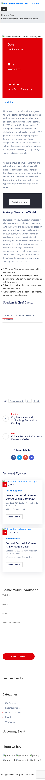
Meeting (9, 717)
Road (36, 401)
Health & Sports (14, 490)
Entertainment (13, 538)
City (28, 401)
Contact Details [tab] (25, 315)
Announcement (16, 401)
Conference (10, 703)
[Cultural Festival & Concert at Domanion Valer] (22, 530)
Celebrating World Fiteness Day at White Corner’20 (22, 497)
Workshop (9, 102)
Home (4, 15)
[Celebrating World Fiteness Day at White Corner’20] (22, 483)
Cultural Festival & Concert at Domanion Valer (22, 545)
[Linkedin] (31, 457)
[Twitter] (19, 457)
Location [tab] (7, 315)
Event (13, 15)
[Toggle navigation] (4, 9)
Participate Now (19, 202)
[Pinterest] (25, 457)
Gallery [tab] (8, 319)
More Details (14, 517)
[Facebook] (13, 457)
